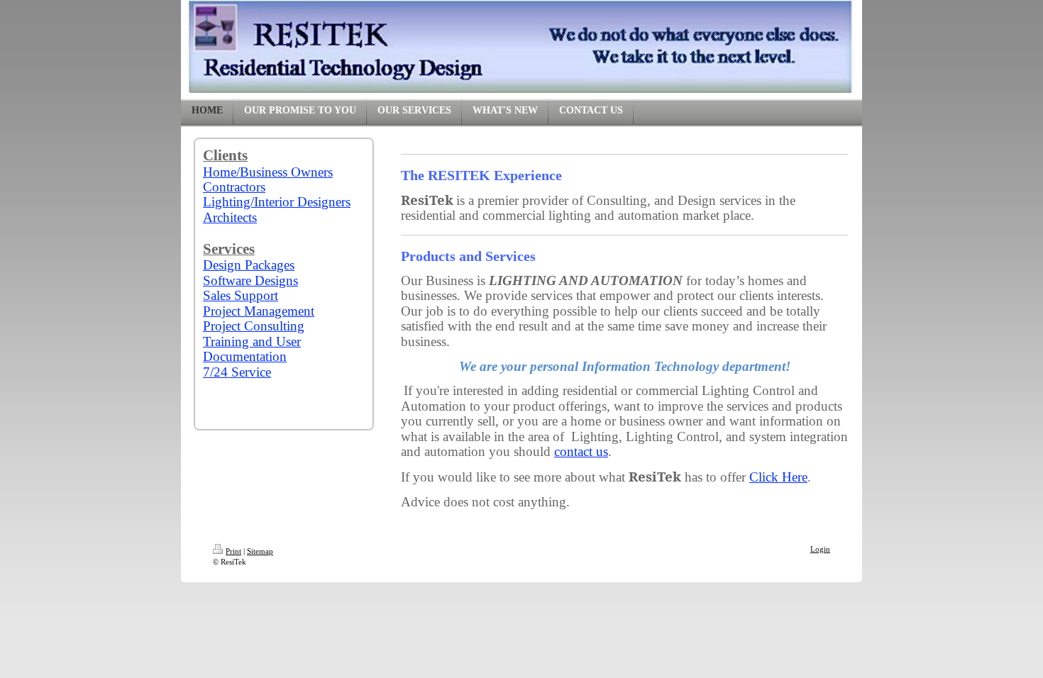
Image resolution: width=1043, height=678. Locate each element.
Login (820, 549)
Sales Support (240, 295)
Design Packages (248, 264)
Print (233, 551)
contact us (581, 451)
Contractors (234, 186)
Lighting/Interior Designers (277, 201)
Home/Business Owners (268, 172)
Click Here (778, 476)
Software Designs (250, 280)
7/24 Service (237, 372)
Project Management (258, 311)
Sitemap (260, 551)
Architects (230, 217)
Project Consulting (253, 325)
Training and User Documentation (252, 349)
